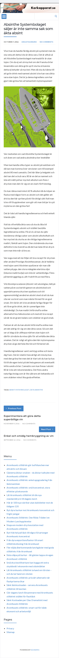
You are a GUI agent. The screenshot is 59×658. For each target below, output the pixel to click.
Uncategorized (29, 42)
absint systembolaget (19, 390)
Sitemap (11, 632)
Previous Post (14, 408)
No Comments (46, 42)
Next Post (46, 429)
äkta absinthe (36, 390)
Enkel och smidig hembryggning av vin (29, 435)
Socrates (35, 650)
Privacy (10, 628)
